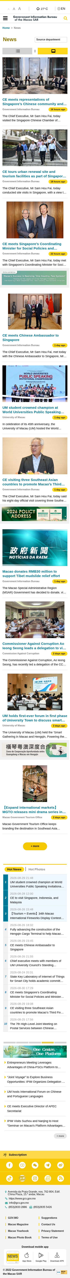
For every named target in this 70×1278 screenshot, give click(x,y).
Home (6, 28)
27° (44, 8)
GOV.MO (13, 1217)
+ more (60, 1136)
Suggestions (49, 1217)
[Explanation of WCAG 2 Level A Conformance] (62, 1271)
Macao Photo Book (20, 1237)
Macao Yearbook (18, 1231)
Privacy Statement (52, 1231)
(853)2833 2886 (17, 1207)
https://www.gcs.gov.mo (22, 1198)
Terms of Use (49, 1237)
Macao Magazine (18, 1224)
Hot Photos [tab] (36, 869)
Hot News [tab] (14, 869)
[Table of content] (4, 18)
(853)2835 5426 (42, 1207)
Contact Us (48, 1224)
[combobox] (51, 39)
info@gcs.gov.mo (19, 1203)
